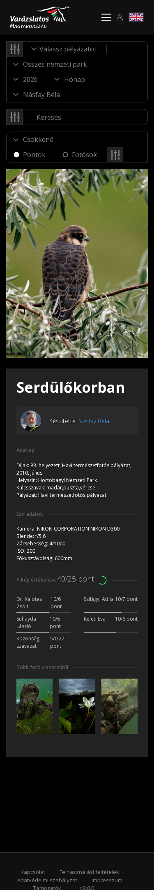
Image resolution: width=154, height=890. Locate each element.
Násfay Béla (93, 421)
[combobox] (65, 49)
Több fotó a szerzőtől (42, 667)
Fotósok (84, 154)
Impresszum (107, 880)
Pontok (34, 154)
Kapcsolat (33, 872)
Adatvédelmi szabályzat (47, 880)
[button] (119, 17)
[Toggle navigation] (106, 17)
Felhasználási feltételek (89, 872)
